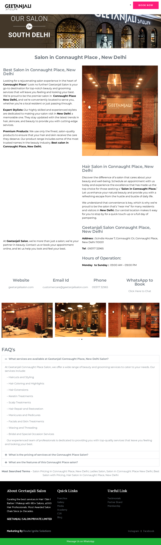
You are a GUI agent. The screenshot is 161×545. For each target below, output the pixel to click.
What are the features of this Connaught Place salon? (43, 462)
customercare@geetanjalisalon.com (65, 287)
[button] (5, 319)
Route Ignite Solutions (37, 531)
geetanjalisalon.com (21, 287)
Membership (114, 506)
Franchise (62, 498)
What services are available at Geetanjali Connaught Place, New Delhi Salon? (58, 358)
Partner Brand (115, 502)
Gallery (60, 502)
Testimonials (114, 498)
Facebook (148, 531)
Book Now (146, 5)
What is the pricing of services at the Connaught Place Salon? (48, 454)
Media (60, 506)
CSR (59, 514)
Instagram (133, 531)
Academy (62, 510)
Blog (59, 517)
